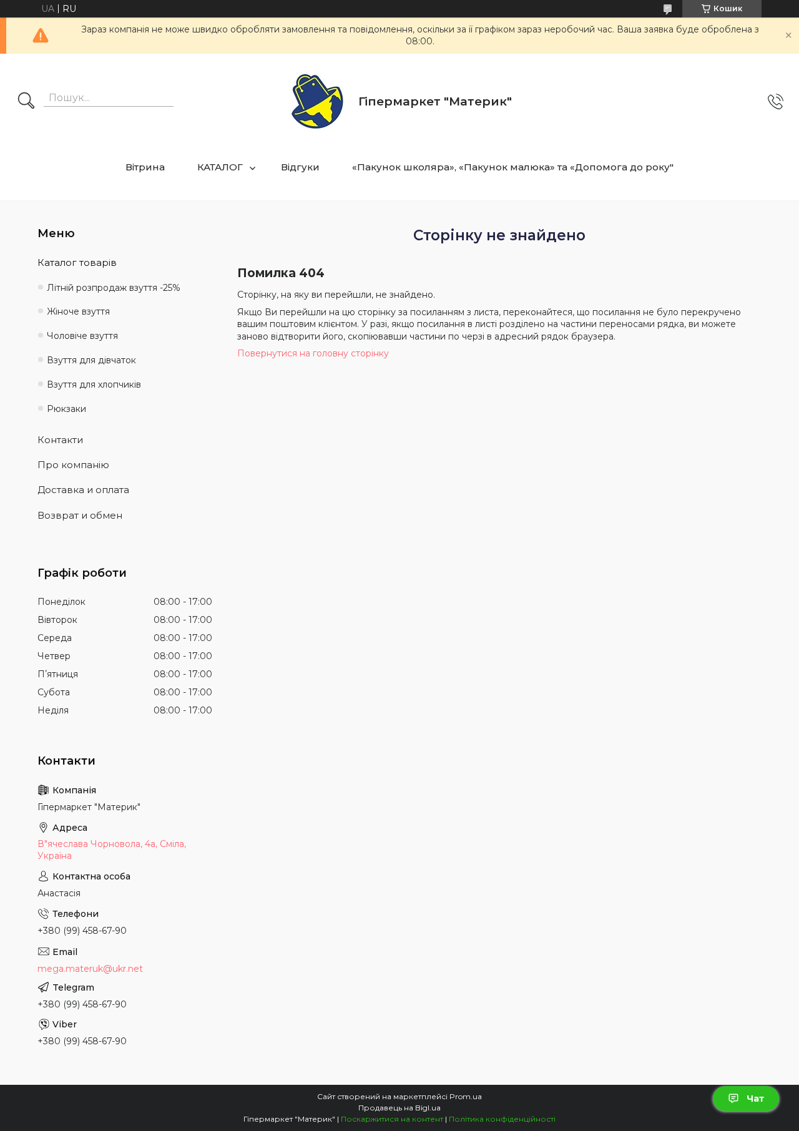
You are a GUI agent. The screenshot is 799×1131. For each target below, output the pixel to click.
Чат (755, 1098)
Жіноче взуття (78, 311)
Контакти (60, 440)
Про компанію (73, 465)
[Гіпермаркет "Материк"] (317, 102)
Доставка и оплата (83, 490)
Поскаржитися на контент (392, 1119)
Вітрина (145, 167)
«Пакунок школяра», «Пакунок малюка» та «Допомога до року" (513, 167)
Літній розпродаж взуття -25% (113, 287)
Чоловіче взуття (82, 335)
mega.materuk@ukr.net (90, 968)
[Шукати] (26, 102)
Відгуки (300, 167)
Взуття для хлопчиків (94, 384)
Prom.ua (465, 1096)
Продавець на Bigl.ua (399, 1107)
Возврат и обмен (79, 515)
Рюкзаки (66, 408)
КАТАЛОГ (220, 167)
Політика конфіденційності (502, 1119)
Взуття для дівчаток (91, 360)
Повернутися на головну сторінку (313, 353)
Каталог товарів (77, 262)
